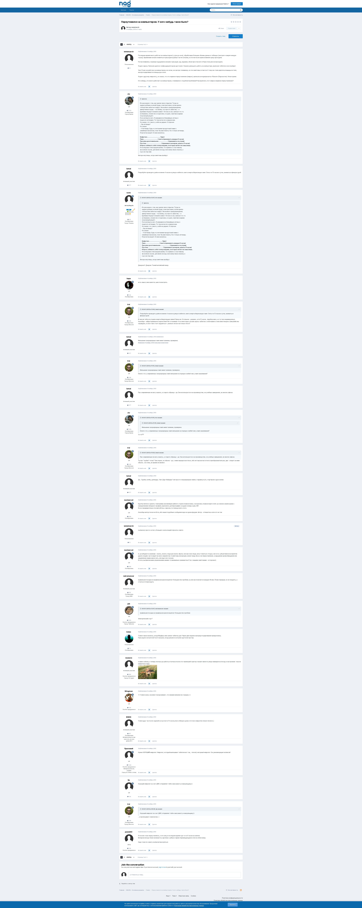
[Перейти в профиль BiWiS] (129, 723)
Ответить (235, 36)
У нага (139, 29)
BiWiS (128, 717)
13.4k (129, 765)
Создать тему (220, 36)
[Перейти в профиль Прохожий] (129, 755)
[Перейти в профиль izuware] (129, 664)
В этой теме (232, 10)
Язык (168, 896)
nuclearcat (128, 500)
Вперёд (129, 44)
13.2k (129, 110)
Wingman (129, 691)
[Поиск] (241, 10)
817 (129, 733)
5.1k (129, 796)
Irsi (128, 304)
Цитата (154, 86)
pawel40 (128, 832)
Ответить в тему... (137, 875)
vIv (128, 94)
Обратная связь (183, 896)
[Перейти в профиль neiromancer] (129, 582)
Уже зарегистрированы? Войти (217, 4)
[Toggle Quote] (141, 99)
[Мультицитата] (149, 86)
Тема (174, 896)
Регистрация (237, 4)
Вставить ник (142, 86)
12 (129, 68)
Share (222, 28)
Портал (132, 10)
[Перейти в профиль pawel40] (129, 838)
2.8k (129, 321)
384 (129, 674)
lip (129, 780)
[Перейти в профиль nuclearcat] (129, 506)
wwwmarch (135, 27)
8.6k (129, 516)
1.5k (129, 707)
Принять (233, 904)
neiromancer (128, 576)
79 (130, 648)
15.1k (129, 620)
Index (128, 632)
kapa (129, 278)
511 (130, 219)
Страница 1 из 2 (142, 44)
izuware (128, 658)
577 (129, 185)
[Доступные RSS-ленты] (241, 890)
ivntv (129, 193)
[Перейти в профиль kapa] (129, 285)
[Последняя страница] (134, 44)
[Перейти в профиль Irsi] (129, 311)
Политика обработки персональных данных (228, 900)
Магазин (123, 10)
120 (129, 592)
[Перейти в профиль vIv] (129, 100)
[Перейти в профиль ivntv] (129, 199)
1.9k (129, 295)
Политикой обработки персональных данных (189, 905)
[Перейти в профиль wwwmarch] (123, 28)
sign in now (162, 867)
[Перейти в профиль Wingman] (129, 698)
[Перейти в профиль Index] (129, 638)
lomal (128, 169)
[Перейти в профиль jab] (129, 610)
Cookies (193, 896)
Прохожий (128, 749)
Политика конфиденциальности (232, 898)
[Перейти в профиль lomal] (129, 175)
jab (128, 604)
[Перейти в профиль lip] (129, 786)
